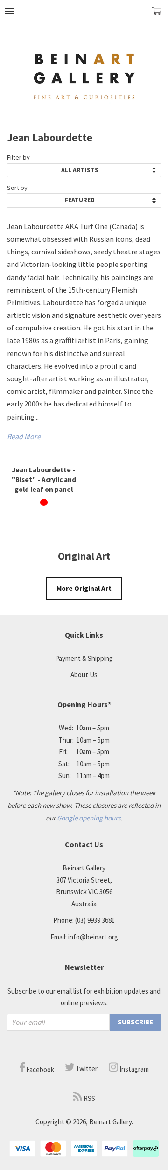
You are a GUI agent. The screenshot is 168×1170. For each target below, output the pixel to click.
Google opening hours (88, 817)
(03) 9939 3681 (95, 920)
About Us (84, 674)
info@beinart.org (93, 936)
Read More (24, 436)
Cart (160, 15)
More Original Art (84, 588)
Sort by (17, 187)
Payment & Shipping (84, 658)
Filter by (18, 157)
